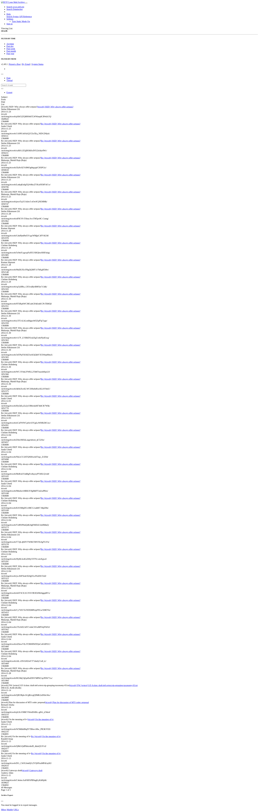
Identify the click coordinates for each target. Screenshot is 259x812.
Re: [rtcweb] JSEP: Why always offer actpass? (60, 124)
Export (9, 92)
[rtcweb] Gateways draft (32, 770)
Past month (11, 51)
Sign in (9, 24)
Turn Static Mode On (21, 21)
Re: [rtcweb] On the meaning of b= (46, 736)
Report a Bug (15, 64)
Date (8, 78)
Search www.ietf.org (15, 7)
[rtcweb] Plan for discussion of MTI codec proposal (67, 702)
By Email (26, 64)
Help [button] (8, 14)
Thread (9, 80)
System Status (37, 64)
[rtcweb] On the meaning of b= (41, 719)
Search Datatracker (14, 9)
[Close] (2, 801)
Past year (10, 53)
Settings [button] (9, 19)
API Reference (25, 16)
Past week (10, 49)
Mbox (3, 809)
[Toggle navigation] (2, 74)
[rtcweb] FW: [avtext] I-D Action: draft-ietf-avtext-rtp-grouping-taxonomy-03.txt (103, 685)
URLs (16, 809)
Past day (10, 46)
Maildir (10, 809)
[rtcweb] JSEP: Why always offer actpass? (55, 107)
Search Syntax (12, 16)
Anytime (10, 44)
